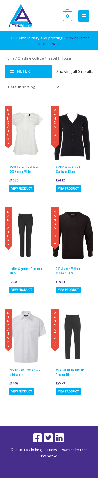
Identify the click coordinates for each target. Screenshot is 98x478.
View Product (21, 188)
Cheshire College (31, 58)
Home (10, 58)
